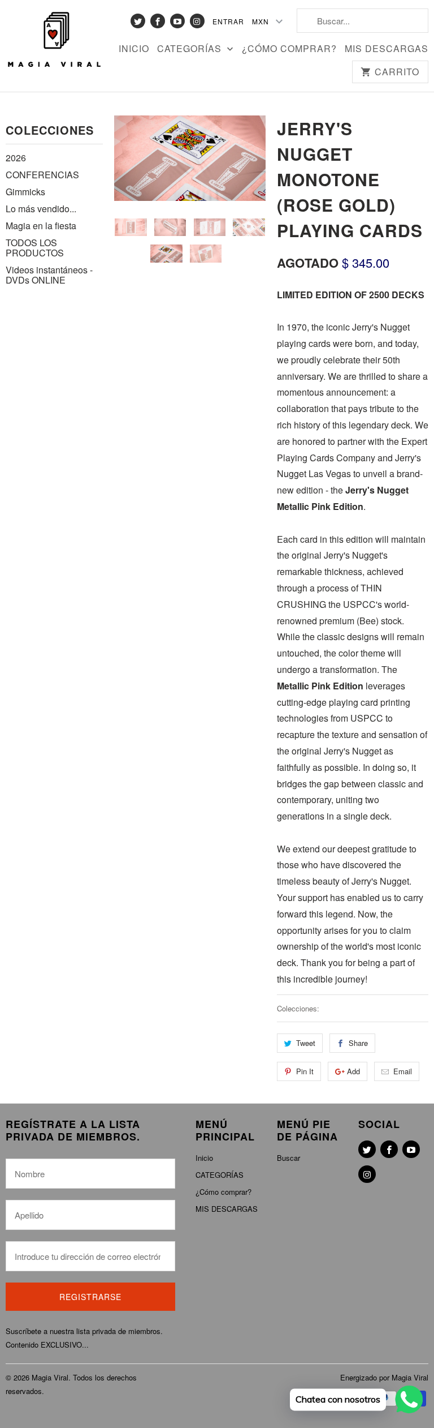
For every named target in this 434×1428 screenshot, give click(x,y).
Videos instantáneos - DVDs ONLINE (49, 274)
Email (402, 1071)
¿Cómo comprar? (289, 49)
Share (358, 1042)
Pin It (305, 1071)
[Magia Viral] (54, 40)
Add (353, 1071)
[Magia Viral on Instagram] (197, 21)
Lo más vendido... (41, 208)
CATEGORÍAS (190, 49)
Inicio (134, 49)
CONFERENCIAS (42, 174)
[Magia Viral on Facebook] (157, 21)
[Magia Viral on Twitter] (138, 21)
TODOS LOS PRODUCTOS (35, 247)
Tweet (305, 1042)
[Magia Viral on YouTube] (177, 21)
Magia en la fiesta (41, 225)
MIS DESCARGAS (386, 49)
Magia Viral (50, 1377)
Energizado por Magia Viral (384, 1377)
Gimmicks (25, 191)
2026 (16, 157)
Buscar (288, 1157)
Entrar (228, 21)
